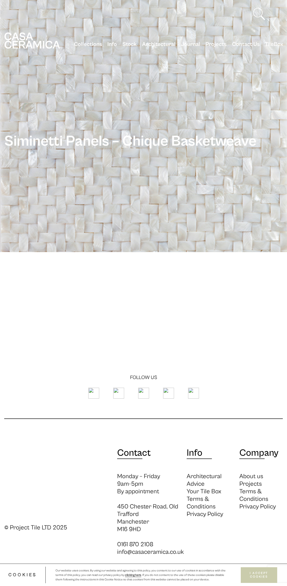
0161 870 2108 (135, 544)
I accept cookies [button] (259, 574)
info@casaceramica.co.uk (150, 551)
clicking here (133, 575)
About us (251, 476)
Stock (129, 44)
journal (190, 44)
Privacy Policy (205, 514)
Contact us (245, 44)
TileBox (274, 44)
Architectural (158, 44)
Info (112, 44)
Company (258, 453)
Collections (88, 44)
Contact (134, 453)
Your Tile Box (204, 491)
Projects (215, 44)
